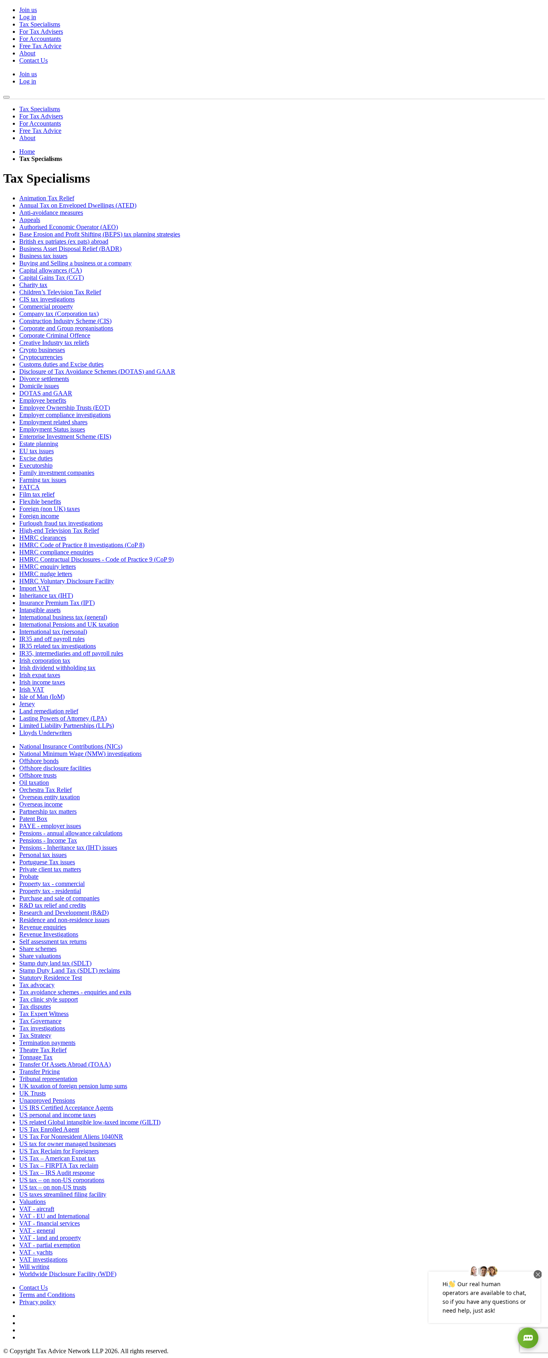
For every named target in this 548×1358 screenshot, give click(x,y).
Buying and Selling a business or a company (75, 263)
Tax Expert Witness (44, 1013)
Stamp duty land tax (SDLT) (55, 963)
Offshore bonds (39, 760)
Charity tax (33, 284)
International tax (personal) (53, 631)
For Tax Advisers (41, 31)
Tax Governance (40, 1021)
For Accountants (40, 38)
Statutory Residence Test (50, 977)
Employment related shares (53, 422)
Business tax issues (43, 255)
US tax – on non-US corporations (61, 1180)
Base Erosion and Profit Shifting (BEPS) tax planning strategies (99, 234)
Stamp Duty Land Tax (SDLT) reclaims (69, 970)
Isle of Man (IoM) (42, 696)
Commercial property (46, 306)
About (27, 53)
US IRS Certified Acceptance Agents (66, 1107)
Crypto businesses (42, 349)
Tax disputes (35, 1006)
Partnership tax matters (48, 811)
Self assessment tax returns (53, 941)
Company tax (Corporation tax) (59, 313)
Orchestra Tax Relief (45, 789)
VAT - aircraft (36, 1208)
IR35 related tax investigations (57, 646)
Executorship (36, 465)
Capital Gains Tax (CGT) (51, 277)
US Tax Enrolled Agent (49, 1129)
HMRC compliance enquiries (56, 552)
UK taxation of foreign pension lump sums (73, 1086)
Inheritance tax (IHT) (46, 595)
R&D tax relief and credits (52, 905)
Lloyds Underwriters (45, 732)
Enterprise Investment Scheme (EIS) (65, 436)
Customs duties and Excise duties (61, 364)
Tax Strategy (35, 1035)
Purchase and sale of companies (59, 898)
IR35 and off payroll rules (52, 638)
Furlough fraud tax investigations (61, 523)
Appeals (29, 219)
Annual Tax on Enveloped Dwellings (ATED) (77, 205)
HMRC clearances (42, 537)
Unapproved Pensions (47, 1100)
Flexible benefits (40, 501)
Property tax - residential (50, 891)
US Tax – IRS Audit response (57, 1172)
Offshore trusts (38, 775)
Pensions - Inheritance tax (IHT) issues (68, 847)
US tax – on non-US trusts (52, 1187)
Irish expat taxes (39, 675)
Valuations (32, 1201)
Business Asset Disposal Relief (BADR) (70, 248)
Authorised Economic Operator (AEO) (68, 227)
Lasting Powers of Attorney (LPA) (63, 718)
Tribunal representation (48, 1078)
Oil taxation (34, 782)
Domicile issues (39, 386)
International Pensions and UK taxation (69, 624)
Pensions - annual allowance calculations (70, 833)
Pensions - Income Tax (48, 840)
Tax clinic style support (48, 999)
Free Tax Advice (40, 46)
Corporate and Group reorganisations (66, 328)
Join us (28, 9)
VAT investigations (43, 1259)
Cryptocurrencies (41, 357)
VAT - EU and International (54, 1216)
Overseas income (41, 804)
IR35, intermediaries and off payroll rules (71, 653)
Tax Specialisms (39, 24)
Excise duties (36, 458)
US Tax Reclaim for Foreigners (59, 1151)
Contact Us (33, 60)
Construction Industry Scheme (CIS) (65, 321)
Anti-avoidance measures (51, 212)
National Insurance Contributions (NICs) (70, 746)
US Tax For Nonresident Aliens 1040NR (71, 1136)
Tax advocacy (37, 984)
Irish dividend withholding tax (57, 667)
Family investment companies (56, 472)
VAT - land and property (50, 1237)
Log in (27, 17)
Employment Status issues (52, 429)
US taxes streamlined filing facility (62, 1194)
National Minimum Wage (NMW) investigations (80, 753)
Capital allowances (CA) (50, 270)
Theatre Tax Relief (43, 1049)
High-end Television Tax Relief (59, 530)
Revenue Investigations (48, 934)
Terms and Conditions (47, 1294)
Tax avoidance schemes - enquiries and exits (75, 992)
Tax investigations (42, 1028)
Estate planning (38, 443)
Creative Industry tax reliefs (54, 342)
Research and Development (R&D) (64, 912)
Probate (29, 876)
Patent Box (33, 818)
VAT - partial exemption (49, 1245)
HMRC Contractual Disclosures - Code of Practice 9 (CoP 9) (96, 559)
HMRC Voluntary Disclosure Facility (66, 581)
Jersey (27, 703)
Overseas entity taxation (49, 797)
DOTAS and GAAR (45, 393)
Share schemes (38, 948)
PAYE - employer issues (50, 826)
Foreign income (39, 516)
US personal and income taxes (57, 1115)
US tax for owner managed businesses (67, 1143)
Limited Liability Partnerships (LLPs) (66, 725)
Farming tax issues (42, 479)
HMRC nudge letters (45, 573)
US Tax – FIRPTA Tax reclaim (58, 1165)
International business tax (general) (63, 617)
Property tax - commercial (52, 883)
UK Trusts (32, 1093)
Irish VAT (31, 689)
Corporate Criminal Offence (54, 335)
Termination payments (47, 1042)
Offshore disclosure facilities (55, 768)
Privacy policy (37, 1302)
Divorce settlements (44, 378)
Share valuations (40, 956)
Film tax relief (37, 494)
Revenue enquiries (42, 927)
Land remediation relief (48, 711)
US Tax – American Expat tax (57, 1158)
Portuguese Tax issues (47, 862)
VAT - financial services (49, 1223)
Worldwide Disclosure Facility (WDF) (67, 1273)
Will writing (34, 1266)
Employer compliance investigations (65, 414)
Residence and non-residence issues (64, 919)
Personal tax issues (43, 854)
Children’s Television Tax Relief (60, 292)
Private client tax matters (50, 869)
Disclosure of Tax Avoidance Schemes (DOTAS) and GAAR (97, 371)
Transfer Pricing (39, 1071)
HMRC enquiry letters (47, 566)
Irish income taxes (42, 682)
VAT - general (37, 1230)
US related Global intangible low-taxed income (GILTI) (89, 1122)
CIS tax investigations (47, 299)
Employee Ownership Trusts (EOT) (64, 407)
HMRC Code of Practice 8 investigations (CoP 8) (81, 545)
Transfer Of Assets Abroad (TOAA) (65, 1064)
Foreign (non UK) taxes (49, 508)
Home (27, 151)
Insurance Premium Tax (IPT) (57, 602)
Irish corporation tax (44, 660)
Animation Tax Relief (46, 198)
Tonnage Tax (36, 1057)
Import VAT (34, 588)
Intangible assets (40, 610)
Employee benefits (42, 400)
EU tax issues (36, 451)
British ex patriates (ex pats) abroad (63, 241)
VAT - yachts (36, 1252)
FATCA (29, 487)
